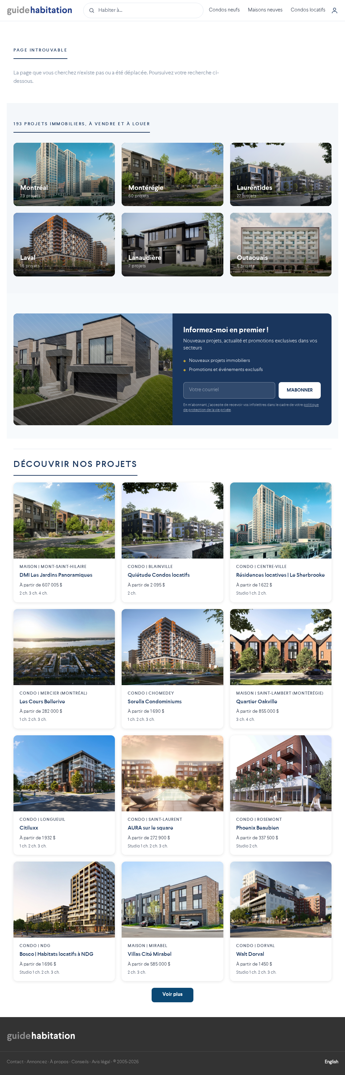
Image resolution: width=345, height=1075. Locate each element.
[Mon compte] (334, 10)
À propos (59, 1062)
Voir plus (172, 994)
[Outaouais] (281, 244)
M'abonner (300, 390)
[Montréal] (64, 174)
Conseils (80, 1062)
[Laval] (64, 244)
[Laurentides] (281, 174)
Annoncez (37, 1062)
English (331, 1062)
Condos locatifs (308, 10)
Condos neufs (224, 10)
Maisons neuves (265, 10)
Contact (15, 1062)
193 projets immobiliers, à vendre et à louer (81, 124)
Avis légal (101, 1062)
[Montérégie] (172, 174)
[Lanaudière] (172, 244)
